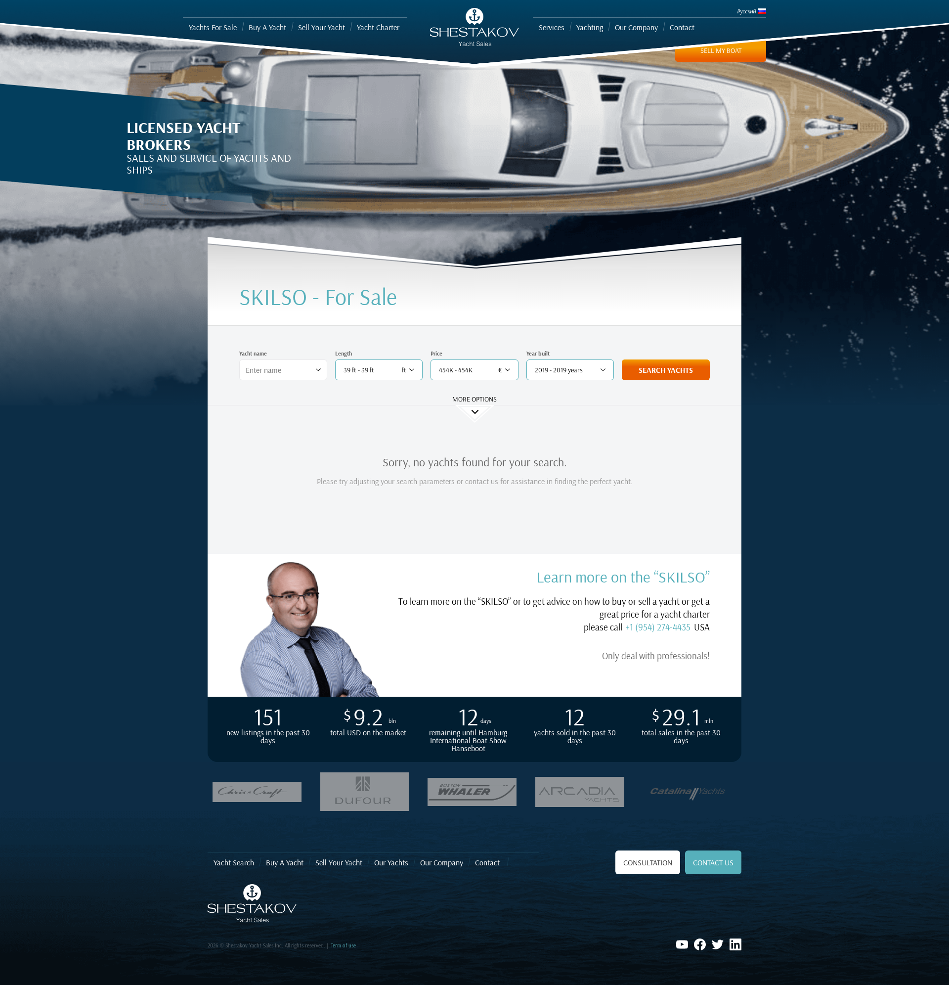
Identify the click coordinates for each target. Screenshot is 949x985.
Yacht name (253, 353)
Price (436, 353)
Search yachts (666, 370)
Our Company (441, 862)
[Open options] (318, 369)
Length (343, 353)
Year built (538, 353)
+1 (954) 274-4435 (658, 627)
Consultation (647, 862)
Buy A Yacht (284, 862)
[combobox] (279, 370)
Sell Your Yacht (338, 862)
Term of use (343, 945)
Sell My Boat (720, 50)
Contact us (713, 862)
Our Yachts (391, 862)
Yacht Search (234, 862)
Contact (487, 862)
